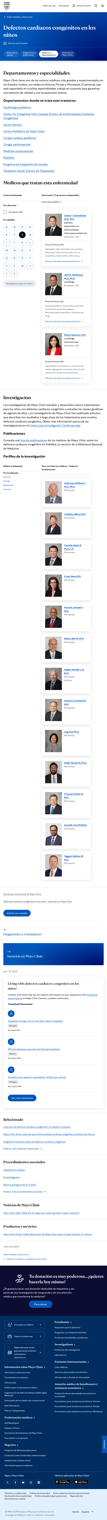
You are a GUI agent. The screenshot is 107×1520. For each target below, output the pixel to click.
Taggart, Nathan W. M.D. (74, 858)
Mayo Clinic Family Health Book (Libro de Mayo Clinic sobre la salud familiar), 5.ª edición (47, 1234)
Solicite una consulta (17, 913)
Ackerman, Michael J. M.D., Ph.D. (75, 485)
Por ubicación (9, 205)
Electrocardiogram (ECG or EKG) (19, 1184)
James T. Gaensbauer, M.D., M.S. (75, 217)
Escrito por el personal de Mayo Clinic (22, 893)
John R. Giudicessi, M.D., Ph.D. (73, 276)
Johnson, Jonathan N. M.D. (75, 702)
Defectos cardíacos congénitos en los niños (27, 1259)
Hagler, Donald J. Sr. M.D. (74, 671)
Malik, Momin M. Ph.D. (75, 762)
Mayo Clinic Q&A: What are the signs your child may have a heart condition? (41, 1212)
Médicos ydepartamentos (49, 53)
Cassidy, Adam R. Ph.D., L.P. (73, 547)
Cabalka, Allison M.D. (75, 514)
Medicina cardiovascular (18, 151)
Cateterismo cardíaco (14, 1169)
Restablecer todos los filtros (20, 283)
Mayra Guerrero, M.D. (75, 334)
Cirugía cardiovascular (17, 144)
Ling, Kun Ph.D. (71, 731)
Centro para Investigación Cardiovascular (55, 425)
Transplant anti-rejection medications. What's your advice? (37, 1077)
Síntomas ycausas (12, 53)
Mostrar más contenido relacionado (21, 1148)
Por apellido (9, 219)
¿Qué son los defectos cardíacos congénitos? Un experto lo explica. (37, 1126)
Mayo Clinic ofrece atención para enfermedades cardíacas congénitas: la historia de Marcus (49, 1134)
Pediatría (8, 157)
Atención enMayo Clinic (67, 53)
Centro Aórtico (12, 124)
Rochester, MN (15, 212)
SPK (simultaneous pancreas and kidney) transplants (34, 1049)
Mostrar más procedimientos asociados (23, 1191)
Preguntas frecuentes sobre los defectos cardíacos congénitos (34, 1141)
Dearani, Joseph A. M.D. (73, 609)
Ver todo (7, 489)
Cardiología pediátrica (17, 107)
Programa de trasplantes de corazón (25, 164)
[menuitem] (11, 54)
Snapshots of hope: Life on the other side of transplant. (35, 1020)
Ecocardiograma (11, 1177)
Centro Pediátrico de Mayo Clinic (24, 131)
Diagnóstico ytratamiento (29, 53)
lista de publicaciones (33, 440)
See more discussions (22, 1097)
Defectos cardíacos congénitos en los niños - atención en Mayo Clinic (37, 901)
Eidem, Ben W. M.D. (74, 638)
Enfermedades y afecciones (19, 17)
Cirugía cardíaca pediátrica (19, 138)
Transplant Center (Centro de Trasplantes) (28, 170)
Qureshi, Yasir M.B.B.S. (75, 824)
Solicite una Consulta (18, 43)
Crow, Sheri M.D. (72, 576)
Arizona (6, 477)
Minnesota (8, 485)
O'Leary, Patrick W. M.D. (73, 795)
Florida (6, 481)
